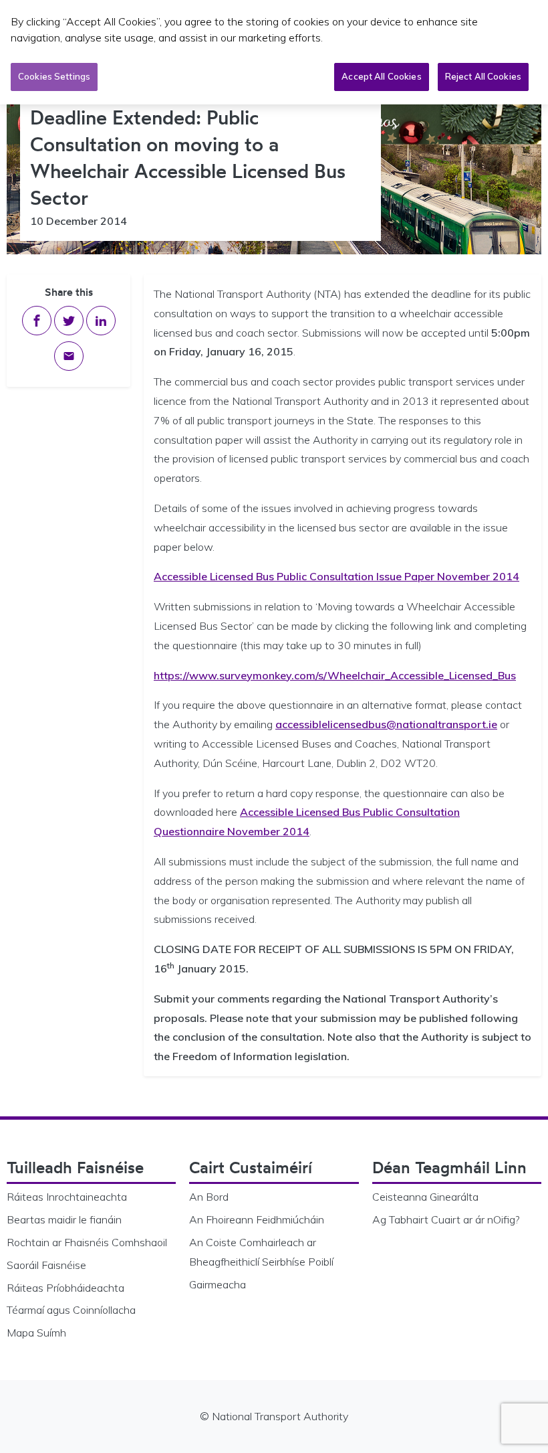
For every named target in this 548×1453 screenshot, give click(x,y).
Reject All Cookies (483, 76)
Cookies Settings (54, 76)
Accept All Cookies (381, 76)
